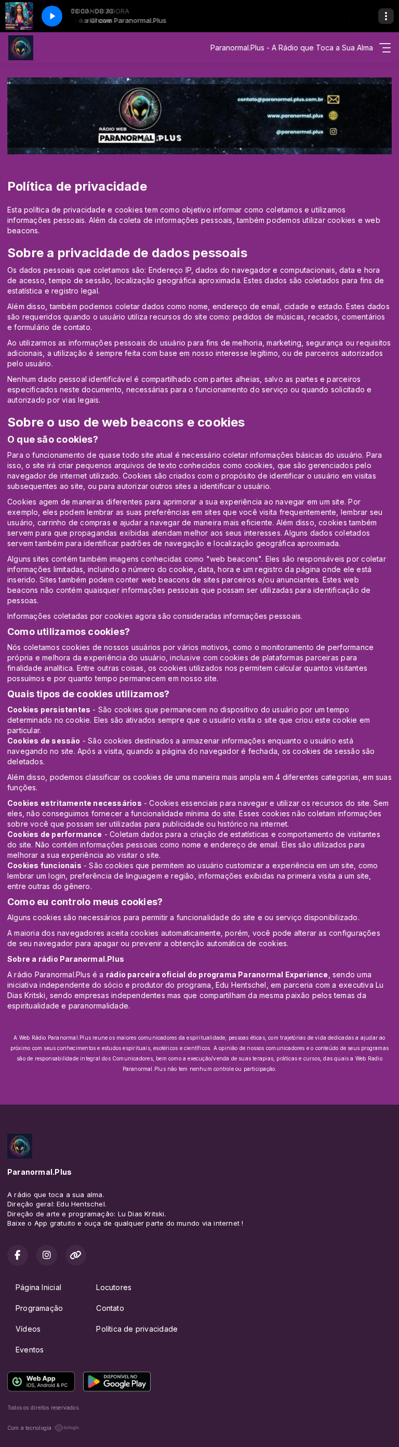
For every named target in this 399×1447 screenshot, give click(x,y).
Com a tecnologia (29, 1428)
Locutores (113, 1287)
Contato (110, 1308)
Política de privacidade (137, 1328)
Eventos (30, 1349)
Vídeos (28, 1328)
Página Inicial (38, 1287)
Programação (39, 1308)
